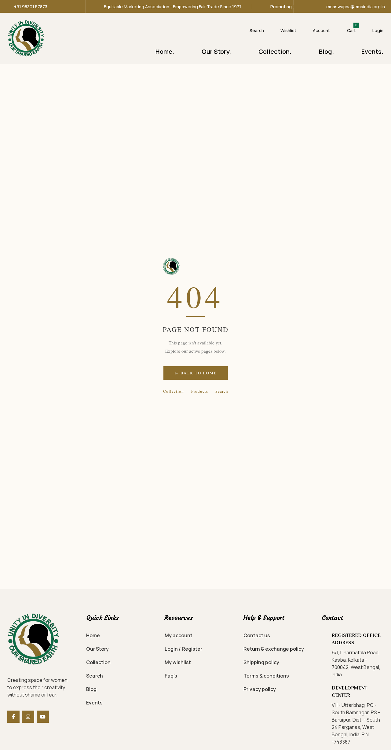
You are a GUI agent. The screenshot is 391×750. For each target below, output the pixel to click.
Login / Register (183, 648)
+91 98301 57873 (30, 6)
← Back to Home (195, 373)
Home (93, 635)
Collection (173, 391)
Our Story (97, 648)
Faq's (171, 675)
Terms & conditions (266, 675)
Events (94, 702)
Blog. (326, 51)
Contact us (256, 635)
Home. (164, 51)
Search (221, 391)
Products (199, 391)
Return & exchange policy (273, 648)
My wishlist (178, 662)
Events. (372, 51)
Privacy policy (259, 689)
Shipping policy (261, 662)
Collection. (274, 51)
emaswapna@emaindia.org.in (355, 6)
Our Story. (216, 51)
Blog (91, 689)
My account (178, 635)
